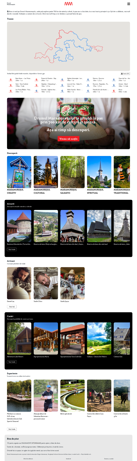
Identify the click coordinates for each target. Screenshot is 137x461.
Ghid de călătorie (28, 459)
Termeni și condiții (109, 459)
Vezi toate (11, 249)
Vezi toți (12, 306)
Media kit (68, 459)
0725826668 (36, 443)
